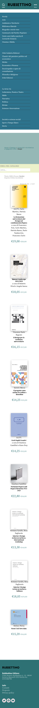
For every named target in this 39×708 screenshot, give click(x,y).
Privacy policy (8, 693)
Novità (4, 17)
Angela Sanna (22, 286)
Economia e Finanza (10, 65)
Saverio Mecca (19, 388)
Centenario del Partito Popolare (14, 33)
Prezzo (16, 176)
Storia (4, 126)
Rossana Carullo (16, 531)
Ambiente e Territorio (10, 23)
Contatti (5, 688)
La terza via (6, 89)
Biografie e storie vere (10, 30)
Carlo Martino (20, 228)
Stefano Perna (19, 626)
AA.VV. (16, 209)
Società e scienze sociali (11, 119)
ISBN (11, 176)
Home (6, 147)
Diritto (4, 62)
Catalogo (13, 147)
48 (28, 184)
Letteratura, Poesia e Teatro (13, 92)
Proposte (6, 690)
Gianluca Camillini (19, 484)
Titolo (6, 176)
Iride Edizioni (7, 78)
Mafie (4, 95)
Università (21, 147)
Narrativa (6, 99)
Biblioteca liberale (9, 26)
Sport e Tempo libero (10, 123)
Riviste (4, 105)
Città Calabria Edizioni (11, 53)
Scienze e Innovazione (11, 108)
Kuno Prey (23, 445)
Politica (5, 102)
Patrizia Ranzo (16, 230)
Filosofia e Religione (10, 74)
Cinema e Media (8, 42)
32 (25, 184)
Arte (4, 20)
